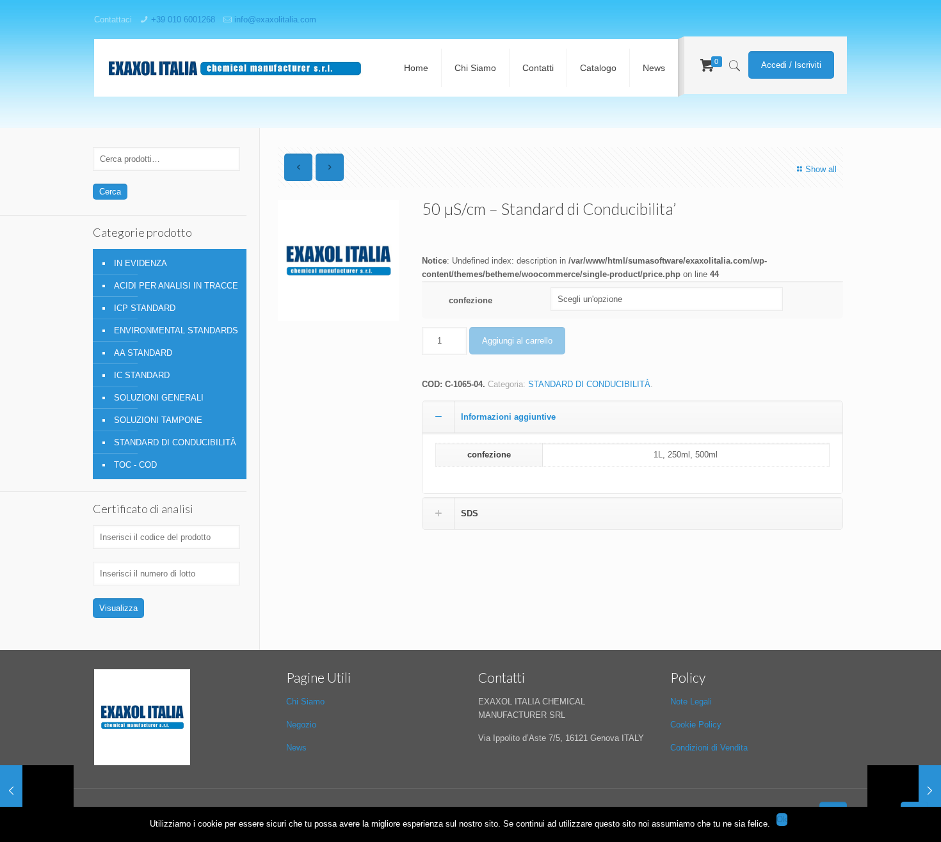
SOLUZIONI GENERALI (159, 397)
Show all (821, 169)
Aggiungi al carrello (517, 341)
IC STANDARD (142, 375)
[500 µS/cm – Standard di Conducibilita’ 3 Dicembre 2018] (904, 790)
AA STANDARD (143, 353)
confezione (470, 300)
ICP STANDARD (144, 308)
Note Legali (691, 701)
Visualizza (118, 608)
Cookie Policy (695, 724)
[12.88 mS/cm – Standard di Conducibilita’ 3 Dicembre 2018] (37, 790)
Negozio (301, 724)
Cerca (110, 191)
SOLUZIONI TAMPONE (158, 420)
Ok (781, 819)
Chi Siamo (305, 701)
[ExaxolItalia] (235, 68)
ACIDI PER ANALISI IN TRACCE (176, 285)
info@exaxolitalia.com (275, 19)
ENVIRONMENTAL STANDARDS (176, 330)
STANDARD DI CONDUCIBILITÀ (589, 384)
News (296, 747)
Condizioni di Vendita (709, 747)
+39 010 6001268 (183, 19)
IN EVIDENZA (140, 263)
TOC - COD (135, 465)
